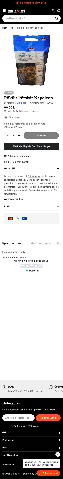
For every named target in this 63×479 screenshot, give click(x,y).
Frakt (18, 111)
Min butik (21, 102)
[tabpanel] (31, 254)
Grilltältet (15, 473)
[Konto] (53, 10)
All (12, 27)
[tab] (12, 244)
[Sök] (56, 18)
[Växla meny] (4, 10)
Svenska (6, 464)
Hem (4, 27)
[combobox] (31, 18)
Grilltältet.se (34, 176)
